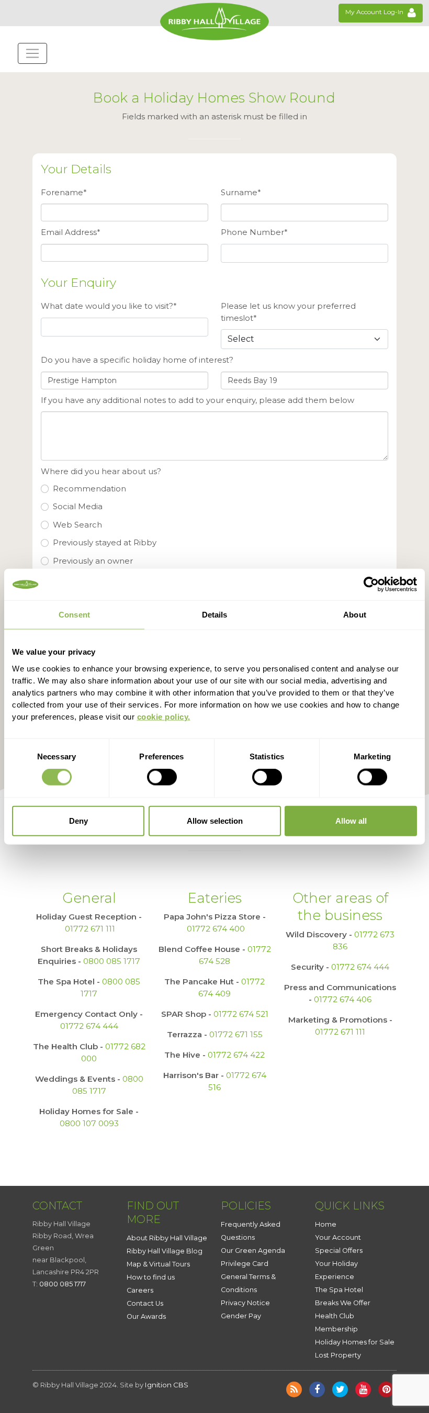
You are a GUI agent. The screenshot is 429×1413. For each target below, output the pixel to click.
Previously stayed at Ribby (104, 542)
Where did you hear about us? (101, 471)
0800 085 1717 (111, 961)
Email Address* (70, 232)
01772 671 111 (90, 929)
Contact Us (145, 1303)
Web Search (77, 525)
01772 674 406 (342, 999)
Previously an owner (93, 561)
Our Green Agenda (253, 1250)
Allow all (351, 820)
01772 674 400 (216, 929)
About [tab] (354, 614)
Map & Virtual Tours (158, 1264)
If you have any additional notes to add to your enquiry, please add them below (197, 400)
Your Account (338, 1237)
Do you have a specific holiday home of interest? (137, 360)
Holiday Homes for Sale (354, 1342)
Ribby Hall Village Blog (164, 1251)
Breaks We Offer (342, 1303)
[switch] (162, 777)
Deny (78, 820)
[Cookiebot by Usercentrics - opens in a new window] (371, 584)
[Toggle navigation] (32, 53)
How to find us (151, 1277)
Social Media (78, 506)
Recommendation (89, 489)
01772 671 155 (236, 1034)
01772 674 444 (89, 1026)
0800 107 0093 (89, 1123)
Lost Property (338, 1355)
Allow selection (215, 820)
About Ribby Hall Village (167, 1238)
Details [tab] (215, 614)
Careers (140, 1290)
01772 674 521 (240, 1014)
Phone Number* (254, 232)
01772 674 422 (236, 1055)
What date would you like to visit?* (109, 306)
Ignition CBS (166, 1385)
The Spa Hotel (339, 1290)
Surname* (241, 192)
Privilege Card (244, 1264)
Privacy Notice (245, 1303)
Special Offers (339, 1250)
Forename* (64, 192)
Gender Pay (241, 1316)
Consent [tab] (74, 614)
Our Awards (146, 1316)
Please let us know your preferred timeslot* (288, 312)
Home (325, 1224)
